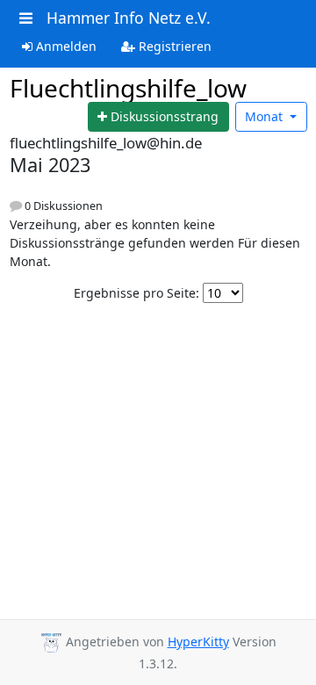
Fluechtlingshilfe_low (128, 88)
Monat (265, 116)
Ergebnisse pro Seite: (136, 293)
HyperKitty (198, 641)
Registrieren (173, 46)
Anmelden (64, 46)
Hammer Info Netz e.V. (129, 17)
